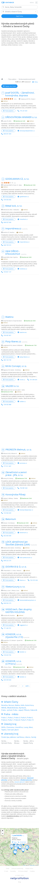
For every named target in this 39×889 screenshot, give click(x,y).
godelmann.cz (24, 196)
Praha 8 (17, 720)
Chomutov (10, 727)
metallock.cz (24, 219)
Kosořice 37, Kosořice (8, 232)
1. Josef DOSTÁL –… (18, 835)
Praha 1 (4, 717)
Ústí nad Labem (13, 730)
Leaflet (24, 865)
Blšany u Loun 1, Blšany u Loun (11, 590)
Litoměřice (19, 727)
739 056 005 (7, 200)
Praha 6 (4, 720)
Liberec (27, 737)
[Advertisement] (19, 62)
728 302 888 (7, 404)
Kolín (22, 705)
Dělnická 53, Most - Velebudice (11, 209)
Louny (26, 727)
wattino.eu (23, 332)
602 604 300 (7, 536)
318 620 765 (7, 655)
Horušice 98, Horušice (9, 615)
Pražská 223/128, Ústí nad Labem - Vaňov (14, 390)
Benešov (4, 705)
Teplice (3, 730)
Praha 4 (23, 717)
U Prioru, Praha (7, 667)
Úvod (7, 868)
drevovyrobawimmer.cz (27, 131)
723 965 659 (7, 513)
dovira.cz (23, 580)
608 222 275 (7, 560)
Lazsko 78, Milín (7, 121)
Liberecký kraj (11, 733)
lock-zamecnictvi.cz (26, 557)
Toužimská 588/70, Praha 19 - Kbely (12, 185)
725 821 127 (7, 272)
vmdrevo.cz (23, 269)
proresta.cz (23, 463)
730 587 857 (7, 335)
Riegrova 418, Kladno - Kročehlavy (12, 370)
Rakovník (33, 710)
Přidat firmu (29, 868)
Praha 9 (23, 720)
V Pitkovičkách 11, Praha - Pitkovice (12, 570)
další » (27, 686)
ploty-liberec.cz (25, 357)
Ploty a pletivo (12, 79)
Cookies (32, 871)
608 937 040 (7, 222)
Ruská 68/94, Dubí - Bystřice (10, 257)
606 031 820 (7, 134)
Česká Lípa (5, 737)
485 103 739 (7, 360)
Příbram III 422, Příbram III (10, 453)
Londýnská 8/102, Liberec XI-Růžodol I (13, 345)
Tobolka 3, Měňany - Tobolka (10, 498)
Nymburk (22, 708)
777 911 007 (7, 466)
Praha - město (11, 714)
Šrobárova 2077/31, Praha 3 (27, 99)
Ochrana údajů (23, 871)
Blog (19, 882)
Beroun (11, 705)
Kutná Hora (29, 705)
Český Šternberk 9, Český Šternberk (12, 321)
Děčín (3, 727)
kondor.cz (23, 652)
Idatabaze (9, 2)
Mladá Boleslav (12, 708)
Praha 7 (10, 720)
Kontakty (13, 871)
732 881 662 (23, 488)
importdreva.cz (24, 242)
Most (31, 727)
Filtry (36, 82)
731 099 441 (33, 380)
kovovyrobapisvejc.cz (26, 510)
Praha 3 (17, 717)
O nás (6, 871)
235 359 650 (7, 680)
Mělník (3, 708)
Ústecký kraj (10, 724)
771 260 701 (7, 628)
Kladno (17, 705)
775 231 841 (23, 111)
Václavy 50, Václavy (8, 478)
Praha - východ (6, 710)
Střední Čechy (11, 702)
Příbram (27, 710)
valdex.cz (23, 401)
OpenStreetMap (32, 865)
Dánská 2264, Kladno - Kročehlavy (12, 548)
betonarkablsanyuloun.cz (28, 600)
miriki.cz (22, 380)
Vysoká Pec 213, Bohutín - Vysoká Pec (13, 640)
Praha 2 (10, 717)
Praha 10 (30, 720)
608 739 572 (7, 245)
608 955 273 (7, 603)
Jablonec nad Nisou (17, 737)
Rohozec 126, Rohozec (9, 523)
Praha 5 (30, 717)
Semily (33, 737)
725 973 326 (34, 580)
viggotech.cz (24, 625)
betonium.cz (24, 532)
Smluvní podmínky (17, 868)
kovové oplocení (20, 782)
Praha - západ (18, 710)
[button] (15, 852)
